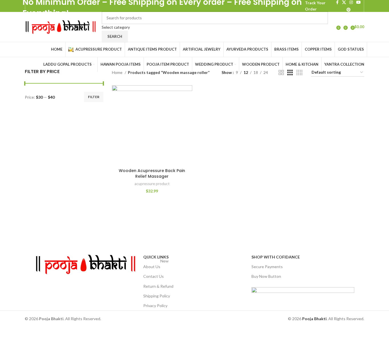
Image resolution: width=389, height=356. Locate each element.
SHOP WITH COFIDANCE (275, 256)
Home (117, 72)
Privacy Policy (155, 305)
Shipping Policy (156, 295)
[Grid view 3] (290, 72)
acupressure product (151, 183)
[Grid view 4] (299, 72)
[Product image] (152, 125)
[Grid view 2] (281, 72)
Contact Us (153, 276)
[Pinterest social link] (348, 9)
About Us (156, 265)
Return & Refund (158, 286)
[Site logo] (60, 26)
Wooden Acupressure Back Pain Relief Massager (152, 173)
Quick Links (156, 256)
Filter (93, 97)
